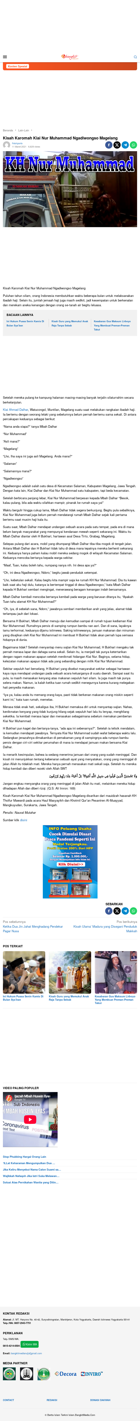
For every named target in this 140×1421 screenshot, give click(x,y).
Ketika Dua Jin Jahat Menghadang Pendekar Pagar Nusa (33, 926)
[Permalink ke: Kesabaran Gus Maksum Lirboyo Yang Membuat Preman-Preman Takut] (116, 972)
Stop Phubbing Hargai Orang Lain (24, 1156)
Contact (8, 1400)
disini (23, 820)
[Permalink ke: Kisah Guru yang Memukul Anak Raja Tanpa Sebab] (70, 972)
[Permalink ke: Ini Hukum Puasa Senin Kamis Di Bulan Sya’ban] (24, 972)
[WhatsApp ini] (133, 145)
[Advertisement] (70, 25)
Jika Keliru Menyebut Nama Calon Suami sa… (32, 1169)
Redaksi (52, 1400)
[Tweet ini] (117, 145)
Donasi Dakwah (100, 1400)
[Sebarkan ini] (108, 145)
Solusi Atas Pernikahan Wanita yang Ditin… (31, 1182)
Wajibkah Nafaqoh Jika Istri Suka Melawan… (31, 1176)
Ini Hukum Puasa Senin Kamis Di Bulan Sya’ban (23, 997)
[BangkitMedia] (70, 56)
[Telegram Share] (125, 145)
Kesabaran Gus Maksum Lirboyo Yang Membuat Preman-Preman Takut (112, 325)
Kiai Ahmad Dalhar (15, 409)
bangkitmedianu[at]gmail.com (26, 1353)
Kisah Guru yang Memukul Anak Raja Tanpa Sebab (69, 997)
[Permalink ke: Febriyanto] (6, 144)
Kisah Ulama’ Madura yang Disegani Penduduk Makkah (105, 926)
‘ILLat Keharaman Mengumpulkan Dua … (29, 1163)
